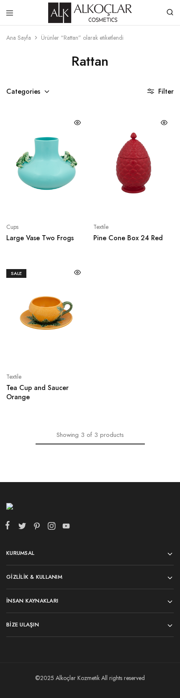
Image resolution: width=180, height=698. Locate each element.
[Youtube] (64, 527)
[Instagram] (51, 527)
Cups (12, 227)
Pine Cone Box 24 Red (128, 238)
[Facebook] (9, 527)
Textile (100, 227)
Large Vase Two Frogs (40, 238)
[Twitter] (22, 527)
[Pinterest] (36, 527)
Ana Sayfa (18, 37)
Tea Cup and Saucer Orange (37, 392)
